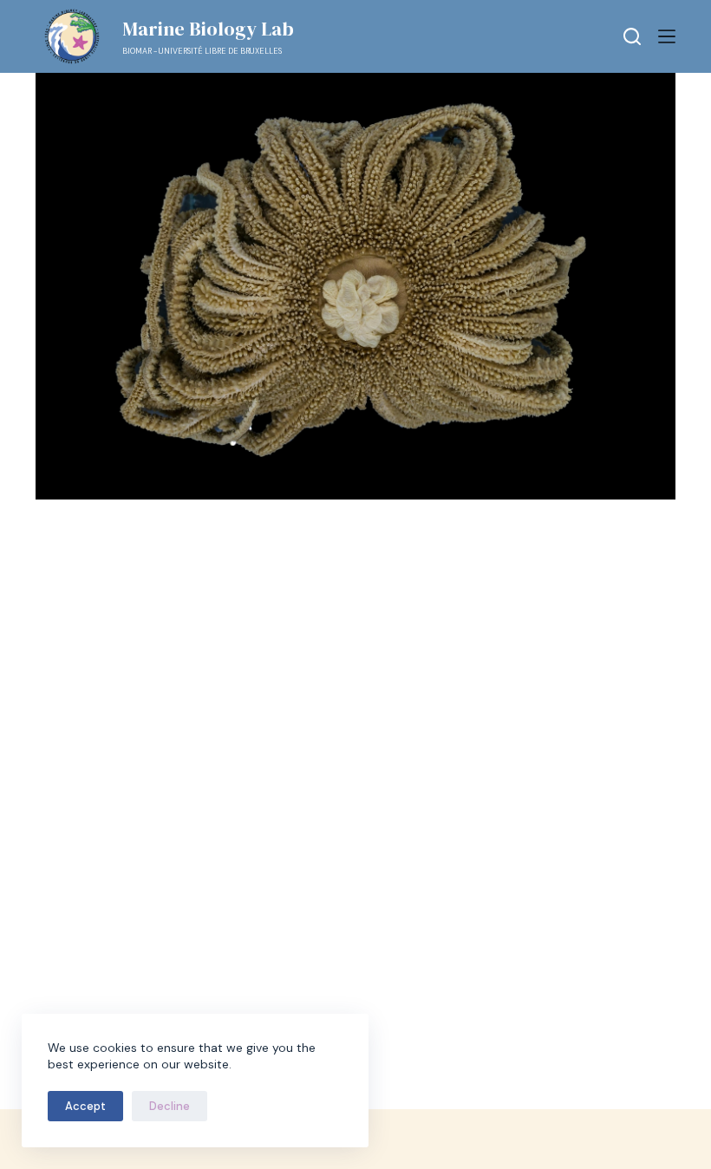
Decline (169, 1106)
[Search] (632, 36)
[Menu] (666, 36)
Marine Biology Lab (208, 29)
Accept (85, 1106)
